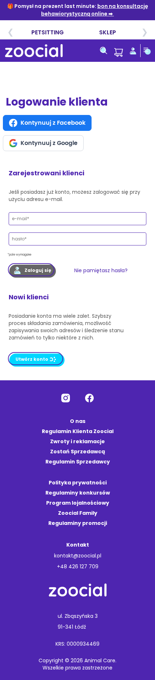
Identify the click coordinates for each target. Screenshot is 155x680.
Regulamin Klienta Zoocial (78, 431)
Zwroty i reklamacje (77, 441)
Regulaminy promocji (77, 523)
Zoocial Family (77, 513)
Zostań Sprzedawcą (77, 451)
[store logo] (34, 50)
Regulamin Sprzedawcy (77, 461)
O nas (77, 421)
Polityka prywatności (78, 482)
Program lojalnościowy (77, 502)
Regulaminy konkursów (77, 492)
